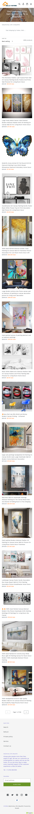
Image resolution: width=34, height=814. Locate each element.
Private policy (8, 736)
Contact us (7, 746)
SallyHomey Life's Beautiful (15, 806)
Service (5, 741)
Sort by (4, 38)
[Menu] (31, 4)
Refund (5, 732)
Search (5, 727)
